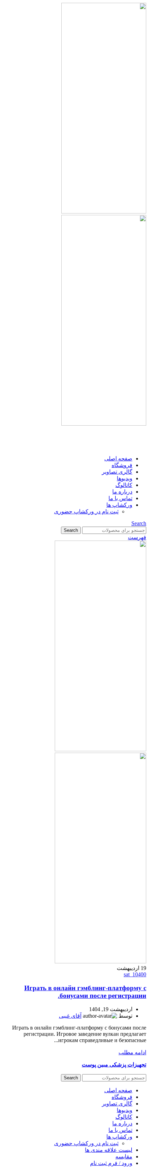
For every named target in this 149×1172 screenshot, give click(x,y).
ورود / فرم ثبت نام (111, 1163)
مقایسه (123, 1156)
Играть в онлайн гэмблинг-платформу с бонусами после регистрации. (85, 991)
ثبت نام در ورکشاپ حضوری (86, 511)
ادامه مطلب (132, 1052)
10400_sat (135, 974)
